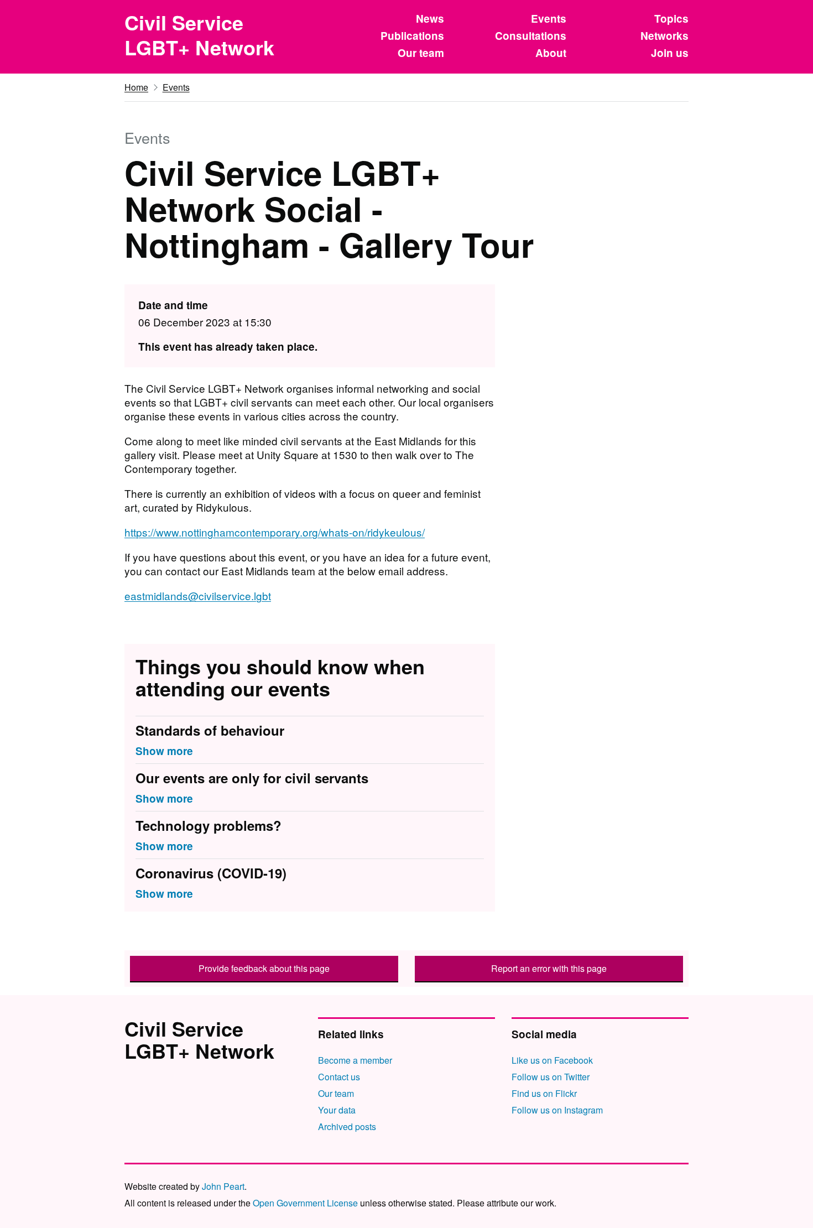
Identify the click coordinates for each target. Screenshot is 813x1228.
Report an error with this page (549, 968)
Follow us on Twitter (551, 1076)
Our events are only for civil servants (252, 778)
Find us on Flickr (544, 1093)
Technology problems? (209, 826)
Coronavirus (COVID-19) (211, 873)
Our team (421, 52)
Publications (412, 35)
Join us (670, 52)
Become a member (355, 1060)
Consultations (530, 35)
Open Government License (305, 1202)
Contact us (339, 1076)
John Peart (223, 1186)
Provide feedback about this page (264, 968)
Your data (337, 1110)
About (550, 52)
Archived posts (347, 1126)
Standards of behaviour (210, 731)
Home (136, 87)
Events (548, 18)
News (430, 18)
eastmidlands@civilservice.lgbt (197, 595)
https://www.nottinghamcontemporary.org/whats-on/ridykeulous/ (274, 531)
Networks (664, 35)
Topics (671, 18)
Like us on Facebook (552, 1060)
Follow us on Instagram (557, 1110)
